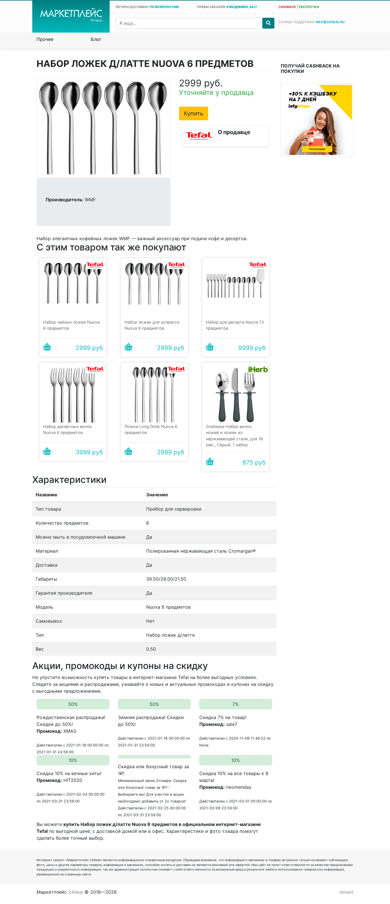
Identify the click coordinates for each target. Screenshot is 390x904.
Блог (96, 39)
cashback (287, 7)
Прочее (45, 39)
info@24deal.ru (330, 22)
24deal (75, 892)
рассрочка (309, 7)
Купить (193, 113)
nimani (346, 892)
